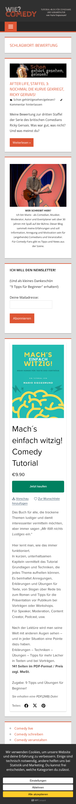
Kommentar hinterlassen (26, 104)
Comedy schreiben (28, 734)
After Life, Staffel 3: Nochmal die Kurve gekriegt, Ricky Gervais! (37, 89)
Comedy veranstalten (30, 740)
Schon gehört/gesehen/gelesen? (34, 99)
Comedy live (23, 728)
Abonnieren (22, 318)
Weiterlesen (20, 142)
